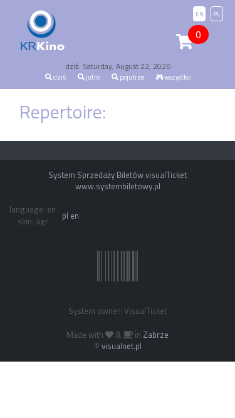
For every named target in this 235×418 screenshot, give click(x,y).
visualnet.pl (122, 346)
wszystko (177, 77)
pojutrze (131, 77)
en (74, 215)
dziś (59, 77)
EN (200, 14)
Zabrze (156, 334)
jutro (92, 77)
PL (216, 14)
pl (65, 215)
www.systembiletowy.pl (117, 186)
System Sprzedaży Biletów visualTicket (117, 175)
